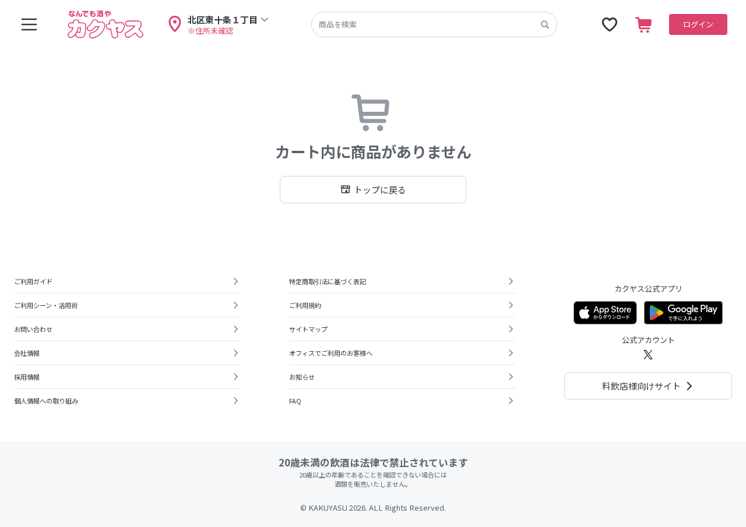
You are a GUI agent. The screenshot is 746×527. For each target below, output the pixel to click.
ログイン (698, 24)
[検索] (545, 24)
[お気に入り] (609, 24)
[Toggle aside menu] (29, 24)
